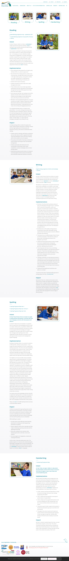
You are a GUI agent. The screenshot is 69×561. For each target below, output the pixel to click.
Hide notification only (52, 558)
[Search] (66, 5)
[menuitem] (15, 5)
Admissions (45, 1)
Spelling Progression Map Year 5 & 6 (18, 311)
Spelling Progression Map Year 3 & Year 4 (19, 308)
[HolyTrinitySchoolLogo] (8, 4)
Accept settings (44, 558)
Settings (59, 558)
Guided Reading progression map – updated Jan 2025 (21, 34)
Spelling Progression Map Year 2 (17, 306)
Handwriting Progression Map (43, 462)
